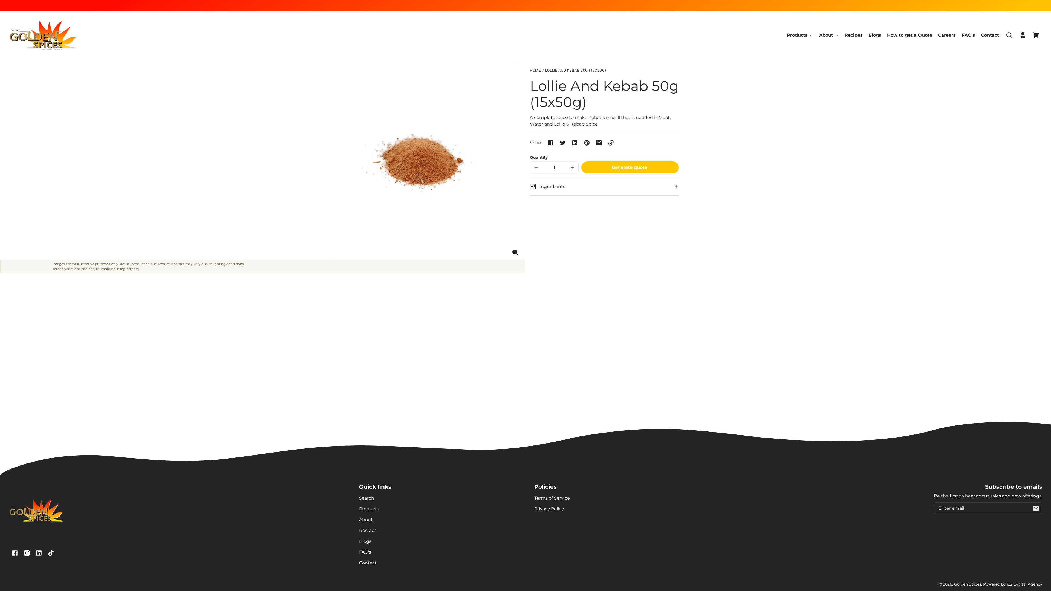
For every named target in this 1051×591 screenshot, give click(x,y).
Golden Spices (967, 584)
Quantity (539, 157)
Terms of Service (552, 498)
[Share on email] (599, 143)
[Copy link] (611, 143)
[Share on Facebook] (551, 143)
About (366, 519)
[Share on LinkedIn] (575, 143)
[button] (1009, 35)
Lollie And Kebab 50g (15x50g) (575, 70)
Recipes (368, 530)
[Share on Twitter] (563, 143)
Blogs (365, 541)
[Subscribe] (1036, 508)
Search (366, 498)
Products (369, 508)
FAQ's (365, 552)
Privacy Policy (549, 508)
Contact (368, 563)
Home (535, 70)
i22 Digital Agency (1024, 584)
